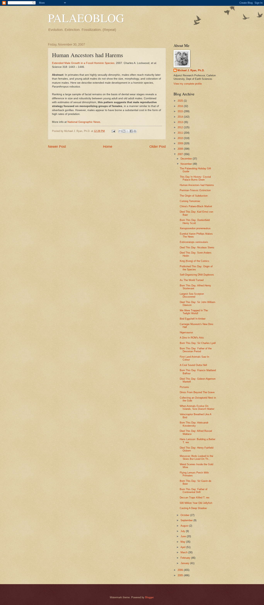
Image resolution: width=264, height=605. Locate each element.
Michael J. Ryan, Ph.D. (190, 70)
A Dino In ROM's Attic (192, 337)
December (187, 158)
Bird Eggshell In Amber (192, 318)
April (183, 547)
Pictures (184, 387)
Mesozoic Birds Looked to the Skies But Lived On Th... (196, 457)
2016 (181, 106)
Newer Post (57, 146)
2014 (181, 116)
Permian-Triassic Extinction (195, 190)
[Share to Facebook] (131, 131)
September (187, 520)
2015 (181, 111)
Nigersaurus (186, 332)
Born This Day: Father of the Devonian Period (196, 350)
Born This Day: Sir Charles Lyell (198, 343)
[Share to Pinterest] (135, 131)
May (183, 541)
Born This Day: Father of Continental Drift (193, 491)
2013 (181, 122)
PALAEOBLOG (86, 17)
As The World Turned (192, 280)
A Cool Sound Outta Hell (193, 365)
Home (107, 146)
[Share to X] (127, 131)
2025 (181, 100)
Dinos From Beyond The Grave (197, 392)
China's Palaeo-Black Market (196, 206)
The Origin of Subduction (194, 195)
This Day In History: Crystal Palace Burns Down (195, 178)
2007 (181, 154)
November (187, 163)
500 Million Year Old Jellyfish (196, 502)
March (184, 552)
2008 (181, 148)
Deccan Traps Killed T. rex (194, 497)
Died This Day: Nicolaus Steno (197, 247)
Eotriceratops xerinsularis (194, 242)
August (185, 525)
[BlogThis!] (124, 131)
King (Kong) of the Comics (194, 261)
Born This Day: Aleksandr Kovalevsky (194, 424)
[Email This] (120, 131)
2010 (181, 138)
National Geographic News (83, 121)
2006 (181, 570)
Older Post (157, 146)
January (185, 563)
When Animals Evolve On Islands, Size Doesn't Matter (197, 407)
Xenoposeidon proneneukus (195, 228)
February (186, 557)
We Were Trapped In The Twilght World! (194, 312)
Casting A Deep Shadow (193, 508)
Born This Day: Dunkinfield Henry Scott (195, 221)
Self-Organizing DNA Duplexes (197, 274)
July (183, 531)
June (184, 536)
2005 (181, 575)
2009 (181, 143)
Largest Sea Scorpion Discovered (192, 295)
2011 (181, 132)
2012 (181, 127)
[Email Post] (113, 131)
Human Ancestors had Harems (197, 185)
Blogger (149, 597)
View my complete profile (188, 83)
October (185, 515)
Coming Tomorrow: (190, 201)
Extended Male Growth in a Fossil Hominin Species (83, 63)
